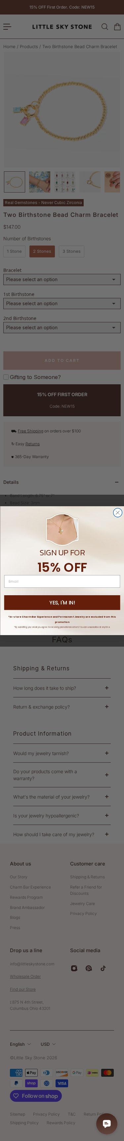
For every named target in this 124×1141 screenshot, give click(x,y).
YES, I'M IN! (62, 602)
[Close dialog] (117, 512)
